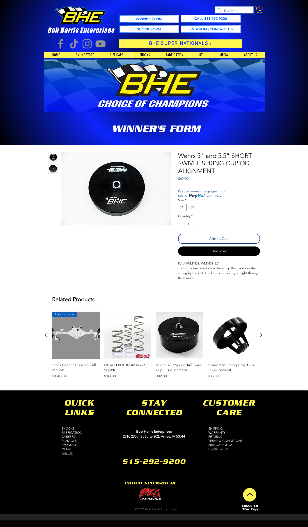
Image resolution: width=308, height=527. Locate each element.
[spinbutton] (188, 224)
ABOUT (67, 453)
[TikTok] (74, 44)
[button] (259, 10)
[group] (153, 345)
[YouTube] (100, 44)
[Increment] (195, 224)
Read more (186, 278)
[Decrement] (181, 224)
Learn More (214, 196)
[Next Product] (261, 335)
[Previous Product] (45, 335)
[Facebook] (60, 44)
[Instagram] (87, 44)
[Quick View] (128, 335)
